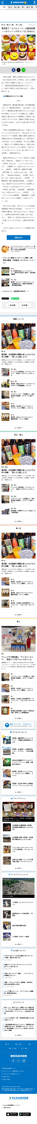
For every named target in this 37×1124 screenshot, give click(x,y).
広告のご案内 (6, 1079)
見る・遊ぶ (17, 7)
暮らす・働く (30, 7)
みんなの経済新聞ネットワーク (18, 1098)
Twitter (18, 1061)
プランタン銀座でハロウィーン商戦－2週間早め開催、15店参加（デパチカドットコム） (18, 260)
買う (23, 7)
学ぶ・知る (19, 24)
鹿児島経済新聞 (17, 2)
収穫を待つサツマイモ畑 (14, 96)
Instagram (24, 1061)
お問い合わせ (6, 1076)
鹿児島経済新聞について (9, 1068)
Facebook (13, 1061)
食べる (10, 7)
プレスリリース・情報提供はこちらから (13, 1071)
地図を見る (18, 238)
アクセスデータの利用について (11, 1074)
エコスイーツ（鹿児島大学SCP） (15, 291)
